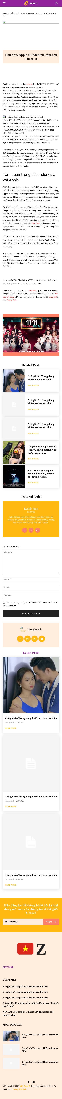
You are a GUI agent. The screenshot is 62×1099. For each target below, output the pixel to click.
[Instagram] (24, 530)
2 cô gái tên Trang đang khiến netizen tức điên (41, 378)
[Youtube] (37, 530)
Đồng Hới (53, 297)
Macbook (32, 290)
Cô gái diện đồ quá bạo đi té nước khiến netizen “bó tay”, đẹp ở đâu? (42, 449)
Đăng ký (49, 922)
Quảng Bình (11, 300)
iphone (29, 84)
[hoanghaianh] (24, 629)
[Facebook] (16, 72)
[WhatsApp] (45, 72)
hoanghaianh (34, 629)
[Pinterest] (35, 72)
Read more (33, 385)
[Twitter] (31, 530)
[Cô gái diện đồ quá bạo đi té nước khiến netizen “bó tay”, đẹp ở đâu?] (14, 452)
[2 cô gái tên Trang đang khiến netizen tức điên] (14, 380)
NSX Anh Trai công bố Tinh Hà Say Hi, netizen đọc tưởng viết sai (41, 473)
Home (6, 13)
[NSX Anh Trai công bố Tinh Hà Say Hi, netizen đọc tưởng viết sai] (14, 476)
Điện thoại (35, 223)
